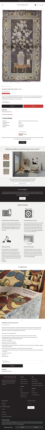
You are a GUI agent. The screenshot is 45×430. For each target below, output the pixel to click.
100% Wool (20, 126)
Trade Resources (23, 394)
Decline (36, 427)
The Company (34, 379)
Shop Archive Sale (24, 383)
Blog (21, 390)
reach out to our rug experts (10, 227)
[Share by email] (11, 86)
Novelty (23, 120)
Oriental (32, 120)
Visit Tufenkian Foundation (37, 383)
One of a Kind (28, 120)
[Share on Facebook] (6, 86)
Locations (4, 405)
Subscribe (31, 407)
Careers (33, 390)
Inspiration (4, 403)
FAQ (21, 388)
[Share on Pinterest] (9, 86)
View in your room (22, 183)
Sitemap (3, 409)
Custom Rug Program (24, 392)
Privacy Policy (21, 424)
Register (22, 198)
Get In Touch (4, 414)
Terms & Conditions (35, 394)
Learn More (22, 142)
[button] (2, 86)
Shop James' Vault (24, 381)
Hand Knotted (21, 125)
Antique (20, 120)
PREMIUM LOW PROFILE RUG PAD (10, 323)
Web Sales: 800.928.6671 (7, 416)
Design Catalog (23, 379)
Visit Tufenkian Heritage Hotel (37, 385)
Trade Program (23, 396)
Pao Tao (36, 120)
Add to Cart (12, 106)
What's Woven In (35, 381)
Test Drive (33, 106)
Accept (22, 427)
